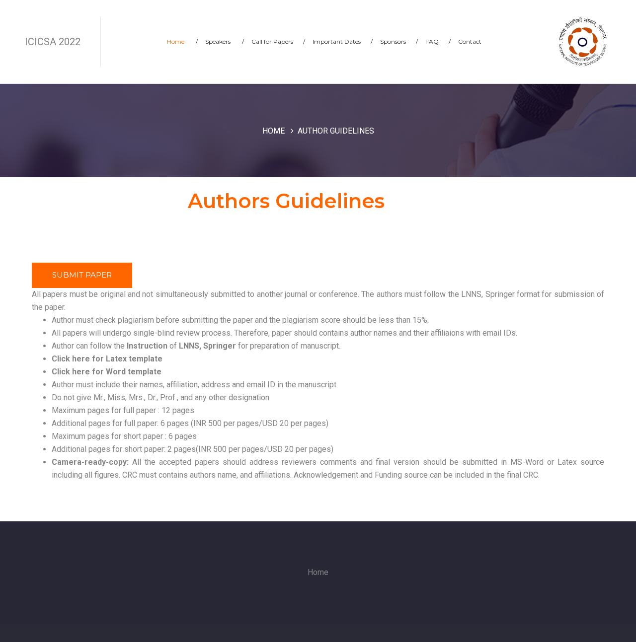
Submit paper (82, 275)
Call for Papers (278, 41)
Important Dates (343, 41)
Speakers (224, 41)
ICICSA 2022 (52, 42)
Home (182, 41)
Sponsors (399, 41)
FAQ (438, 41)
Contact (469, 41)
